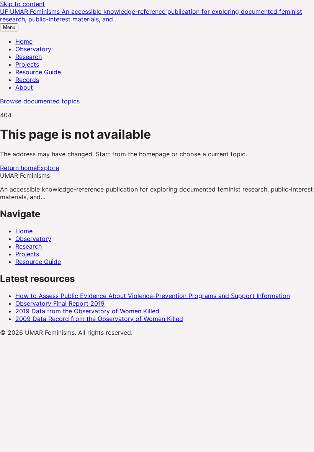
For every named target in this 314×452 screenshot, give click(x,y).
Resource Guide (38, 72)
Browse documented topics (40, 101)
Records (27, 80)
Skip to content (22, 4)
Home (24, 41)
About (24, 87)
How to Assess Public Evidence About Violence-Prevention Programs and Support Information (152, 296)
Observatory (33, 49)
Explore (48, 168)
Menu (9, 27)
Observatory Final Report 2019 (60, 303)
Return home (18, 168)
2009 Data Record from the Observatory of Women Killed (99, 319)
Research (28, 57)
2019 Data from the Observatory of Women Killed (87, 311)
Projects (27, 64)
